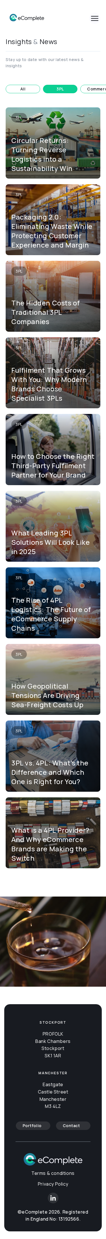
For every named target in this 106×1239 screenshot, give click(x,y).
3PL (60, 89)
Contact (71, 1125)
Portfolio (32, 1125)
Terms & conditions (53, 1173)
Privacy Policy (53, 1184)
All (23, 89)
